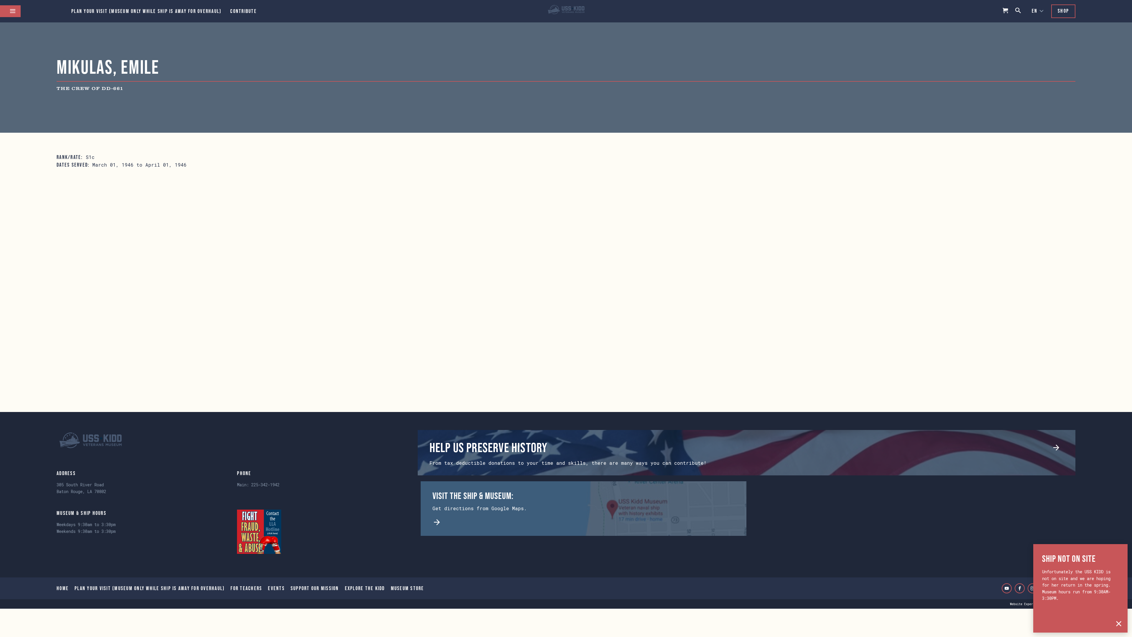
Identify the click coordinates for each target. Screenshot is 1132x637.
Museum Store (407, 588)
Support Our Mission (315, 588)
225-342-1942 (265, 484)
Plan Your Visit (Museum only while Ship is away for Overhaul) (146, 11)
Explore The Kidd (365, 588)
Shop (1063, 11)
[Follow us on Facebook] (1020, 588)
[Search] (1018, 11)
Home (63, 588)
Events (276, 588)
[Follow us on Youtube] (1007, 588)
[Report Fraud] (259, 532)
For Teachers (246, 588)
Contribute (243, 11)
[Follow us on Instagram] (1033, 588)
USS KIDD (566, 11)
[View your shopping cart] (1005, 11)
